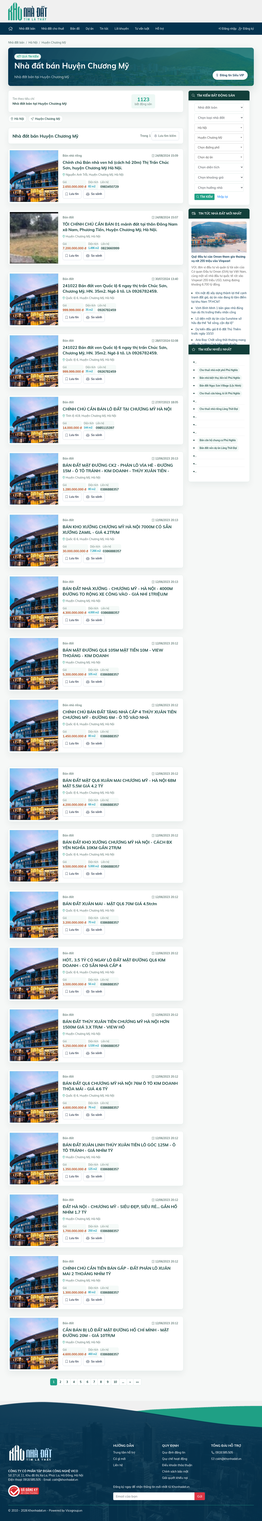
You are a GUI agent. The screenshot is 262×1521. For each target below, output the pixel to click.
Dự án (90, 28)
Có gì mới (119, 1459)
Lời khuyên (122, 28)
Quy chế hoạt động (174, 1459)
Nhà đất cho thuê (52, 28)
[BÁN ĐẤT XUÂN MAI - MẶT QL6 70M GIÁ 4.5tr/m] (34, 914)
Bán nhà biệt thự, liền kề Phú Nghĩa (220, 377)
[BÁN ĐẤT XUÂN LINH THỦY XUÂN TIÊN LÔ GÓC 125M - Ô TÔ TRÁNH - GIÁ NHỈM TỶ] (34, 1158)
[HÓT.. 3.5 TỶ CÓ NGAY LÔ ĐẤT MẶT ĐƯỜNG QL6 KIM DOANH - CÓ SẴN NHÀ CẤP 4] (34, 974)
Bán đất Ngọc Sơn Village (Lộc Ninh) (220, 385)
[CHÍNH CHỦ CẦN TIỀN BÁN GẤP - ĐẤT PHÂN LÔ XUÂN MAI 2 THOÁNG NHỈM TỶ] (34, 1282)
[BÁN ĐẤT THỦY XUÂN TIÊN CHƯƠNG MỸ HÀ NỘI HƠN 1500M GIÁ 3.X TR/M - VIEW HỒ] (34, 1035)
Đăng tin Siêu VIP (232, 75)
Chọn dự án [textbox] (205, 157)
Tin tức (104, 28)
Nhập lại (222, 197)
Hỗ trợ (159, 28)
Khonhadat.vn (37, 1510)
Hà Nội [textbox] (202, 128)
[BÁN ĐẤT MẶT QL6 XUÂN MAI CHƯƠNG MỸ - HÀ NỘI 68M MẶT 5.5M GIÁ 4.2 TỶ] (34, 794)
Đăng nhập (228, 28)
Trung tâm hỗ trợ (124, 1452)
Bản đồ (75, 28)
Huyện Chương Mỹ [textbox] (210, 137)
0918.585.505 (224, 1452)
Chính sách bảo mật (175, 1471)
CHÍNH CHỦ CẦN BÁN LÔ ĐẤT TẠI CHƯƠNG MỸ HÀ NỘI (117, 408)
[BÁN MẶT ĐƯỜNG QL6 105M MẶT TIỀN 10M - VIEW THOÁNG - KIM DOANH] (34, 664)
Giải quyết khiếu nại (175, 1478)
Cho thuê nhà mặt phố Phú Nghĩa (219, 370)
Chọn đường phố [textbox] (208, 147)
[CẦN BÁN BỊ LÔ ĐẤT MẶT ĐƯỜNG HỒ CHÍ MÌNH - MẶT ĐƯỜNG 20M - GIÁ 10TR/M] (34, 1344)
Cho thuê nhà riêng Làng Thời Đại (219, 408)
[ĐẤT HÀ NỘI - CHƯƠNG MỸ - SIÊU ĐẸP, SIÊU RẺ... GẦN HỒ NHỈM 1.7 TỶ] (34, 1220)
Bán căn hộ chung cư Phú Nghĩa (218, 440)
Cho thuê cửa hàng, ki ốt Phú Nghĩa (220, 393)
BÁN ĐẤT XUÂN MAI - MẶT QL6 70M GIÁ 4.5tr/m (110, 903)
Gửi (199, 1496)
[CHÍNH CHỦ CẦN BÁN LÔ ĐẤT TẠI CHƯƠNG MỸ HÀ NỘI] (34, 420)
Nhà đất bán (27, 28)
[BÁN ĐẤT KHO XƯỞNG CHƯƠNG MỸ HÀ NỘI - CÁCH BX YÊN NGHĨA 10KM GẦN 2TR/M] (34, 856)
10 (115, 1382)
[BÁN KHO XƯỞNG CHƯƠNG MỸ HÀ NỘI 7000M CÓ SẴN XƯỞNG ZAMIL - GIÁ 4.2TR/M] (34, 540)
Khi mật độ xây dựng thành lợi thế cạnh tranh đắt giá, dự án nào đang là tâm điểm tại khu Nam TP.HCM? (219, 297)
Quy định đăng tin (173, 1452)
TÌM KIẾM (206, 197)
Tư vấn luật (142, 28)
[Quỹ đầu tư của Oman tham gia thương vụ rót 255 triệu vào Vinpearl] (219, 237)
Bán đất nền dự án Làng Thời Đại (218, 448)
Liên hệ (118, 1465)
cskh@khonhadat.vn (65, 1480)
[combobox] (219, 128)
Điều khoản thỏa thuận (177, 1465)
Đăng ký (248, 28)
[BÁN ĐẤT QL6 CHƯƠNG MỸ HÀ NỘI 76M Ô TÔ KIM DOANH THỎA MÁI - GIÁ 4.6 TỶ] (34, 1097)
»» (137, 1382)
